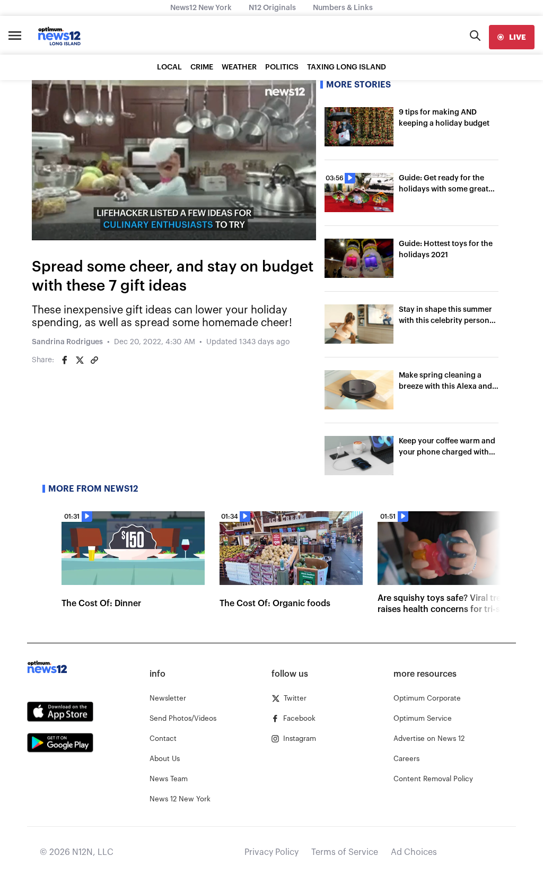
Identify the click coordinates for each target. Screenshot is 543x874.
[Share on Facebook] (64, 360)
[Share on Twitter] (79, 360)
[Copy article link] (94, 360)
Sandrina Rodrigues (67, 342)
